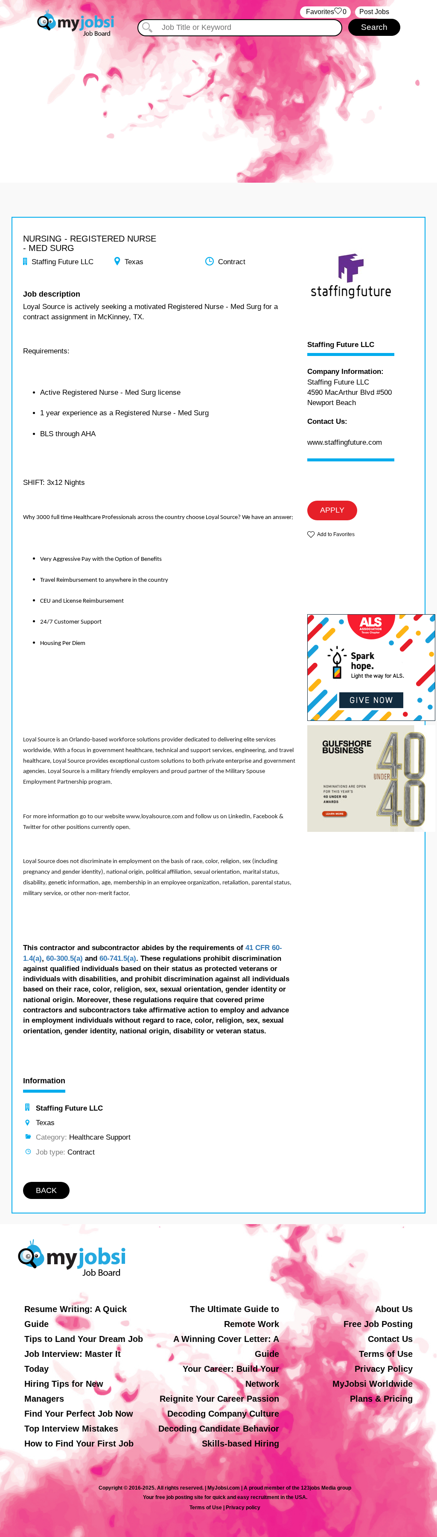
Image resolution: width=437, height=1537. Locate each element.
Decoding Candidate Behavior (218, 1428)
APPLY (332, 510)
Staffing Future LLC (340, 345)
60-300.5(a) (64, 958)
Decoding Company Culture (223, 1413)
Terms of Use (386, 1354)
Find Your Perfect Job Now (78, 1413)
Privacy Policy (384, 1369)
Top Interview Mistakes (71, 1428)
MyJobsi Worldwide (372, 1383)
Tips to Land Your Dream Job (83, 1339)
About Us (394, 1309)
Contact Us (390, 1339)
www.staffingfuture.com (344, 442)
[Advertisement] (218, 101)
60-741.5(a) (117, 958)
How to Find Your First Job (79, 1443)
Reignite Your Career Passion (219, 1398)
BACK (46, 1190)
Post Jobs (374, 11)
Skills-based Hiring (240, 1443)
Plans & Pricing (381, 1398)
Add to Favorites (336, 534)
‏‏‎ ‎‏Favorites (325, 11)
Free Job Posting (378, 1324)
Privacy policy (243, 1508)
